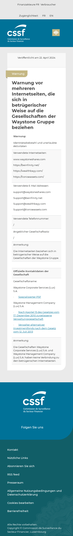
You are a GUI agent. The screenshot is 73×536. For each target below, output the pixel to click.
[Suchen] (43, 34)
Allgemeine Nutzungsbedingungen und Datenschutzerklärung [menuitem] (34, 492)
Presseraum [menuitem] (15, 482)
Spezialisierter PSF (29, 297)
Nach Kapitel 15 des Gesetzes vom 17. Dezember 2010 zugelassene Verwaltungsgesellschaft (36, 315)
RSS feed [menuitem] (13, 474)
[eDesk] (56, 32)
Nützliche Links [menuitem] (17, 458)
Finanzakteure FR (28, 4)
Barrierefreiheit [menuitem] (17, 511)
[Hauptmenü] (63, 32)
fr (43, 15)
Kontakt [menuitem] (12, 449)
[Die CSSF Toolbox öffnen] (48, 34)
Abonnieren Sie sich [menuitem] (21, 466)
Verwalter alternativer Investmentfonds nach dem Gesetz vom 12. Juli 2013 (34, 328)
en (51, 15)
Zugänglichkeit (28, 15)
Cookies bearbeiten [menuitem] (20, 503)
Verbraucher (48, 4)
